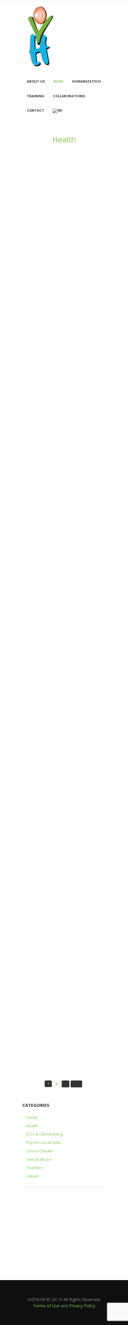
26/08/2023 (32, 448)
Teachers (34, 1167)
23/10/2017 (32, 730)
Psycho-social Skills (43, 1142)
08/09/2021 (32, 632)
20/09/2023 (32, 362)
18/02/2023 (32, 546)
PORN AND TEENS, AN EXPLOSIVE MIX (63, 623)
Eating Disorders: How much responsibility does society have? (59, 534)
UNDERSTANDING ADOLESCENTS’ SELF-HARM (58, 816)
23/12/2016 (32, 1018)
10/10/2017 (32, 828)
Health (32, 1125)
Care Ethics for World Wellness (56, 352)
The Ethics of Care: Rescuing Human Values (62, 907)
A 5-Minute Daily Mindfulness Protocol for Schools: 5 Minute (56, 220)
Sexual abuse (38, 1159)
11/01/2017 (32, 920)
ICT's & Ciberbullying (44, 1134)
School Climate (39, 1151)
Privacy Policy (82, 1306)
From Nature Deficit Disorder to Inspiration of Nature (58, 1005)
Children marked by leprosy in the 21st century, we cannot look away (61, 718)
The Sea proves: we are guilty (55, 438)
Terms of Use (46, 1306)
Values (32, 1176)
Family (32, 1117)
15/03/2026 (32, 233)
